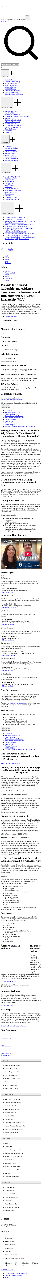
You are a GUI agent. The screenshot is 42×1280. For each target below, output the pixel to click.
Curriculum (8, 410)
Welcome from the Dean (12, 176)
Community (8, 278)
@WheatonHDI (6, 1038)
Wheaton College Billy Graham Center (17, 239)
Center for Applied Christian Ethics (15, 217)
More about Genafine (9, 607)
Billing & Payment (10, 129)
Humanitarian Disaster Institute (14, 223)
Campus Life (9, 146)
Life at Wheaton (6, 1138)
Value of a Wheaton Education (14, 1129)
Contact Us (8, 132)
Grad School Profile (11, 178)
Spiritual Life (9, 1146)
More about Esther (8, 624)
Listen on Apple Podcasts (8, 981)
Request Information (11, 123)
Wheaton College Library (12, 1078)
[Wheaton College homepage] (21, 14)
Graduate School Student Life (14, 1153)
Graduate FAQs (9, 118)
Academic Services (11, 87)
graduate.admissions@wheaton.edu (12, 400)
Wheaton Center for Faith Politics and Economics (20, 237)
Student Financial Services (13, 127)
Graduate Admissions (11, 111)
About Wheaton (6, 172)
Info (2, 21)
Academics (5, 76)
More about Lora (7, 670)
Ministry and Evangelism (12, 1166)
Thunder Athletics (10, 249)
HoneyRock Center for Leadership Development (20, 221)
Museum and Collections (12, 1207)
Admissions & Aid (11, 19)
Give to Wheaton (10, 1241)
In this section (6, 405)
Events (7, 257)
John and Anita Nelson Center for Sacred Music (19, 228)
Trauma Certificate (10, 419)
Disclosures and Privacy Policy (16, 1273)
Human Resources (10, 1245)
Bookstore (8, 263)
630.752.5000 (5, 1231)
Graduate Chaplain (10, 153)
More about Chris (7, 686)
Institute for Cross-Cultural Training (16, 226)
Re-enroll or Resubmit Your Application (17, 116)
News (6, 256)
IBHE (7, 1277)
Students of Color (10, 150)
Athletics (7, 1143)
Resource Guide (10, 155)
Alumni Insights (10, 425)
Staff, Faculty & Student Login (14, 1258)
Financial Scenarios (11, 423)
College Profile (9, 1190)
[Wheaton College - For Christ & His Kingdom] (6, 1055)
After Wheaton (9, 185)
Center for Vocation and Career (14, 1160)
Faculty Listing (9, 1082)
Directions (8, 1251)
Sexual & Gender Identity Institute (15, 232)
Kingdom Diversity (11, 1163)
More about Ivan (7, 592)
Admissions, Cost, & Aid (12, 1099)
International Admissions (12, 115)
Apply (5, 21)
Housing (7, 1173)
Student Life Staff (10, 157)
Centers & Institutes (7, 213)
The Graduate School (11, 1068)
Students (7, 271)
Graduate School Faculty (12, 82)
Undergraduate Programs (12, 90)
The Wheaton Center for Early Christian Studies (19, 233)
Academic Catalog (10, 89)
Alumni (7, 276)
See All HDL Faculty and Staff (10, 763)
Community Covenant (11, 188)
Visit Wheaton (9, 183)
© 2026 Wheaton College (8, 1270)
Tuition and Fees (10, 1119)
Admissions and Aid (7, 1094)
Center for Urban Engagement (14, 219)
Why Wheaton (9, 181)
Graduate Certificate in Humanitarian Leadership (20, 426)
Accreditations (9, 180)
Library (7, 261)
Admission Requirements (12, 122)
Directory (8, 195)
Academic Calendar (11, 83)
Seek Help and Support (12, 1176)
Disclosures (8, 130)
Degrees (3, 19)
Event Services (9, 194)
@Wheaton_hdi (6, 1046)
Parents (7, 275)
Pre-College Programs (11, 1132)
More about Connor (8, 640)
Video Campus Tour (11, 1255)
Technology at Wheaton (12, 199)
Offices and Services (11, 192)
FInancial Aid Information (13, 125)
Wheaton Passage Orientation (14, 1156)
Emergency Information (13, 1275)
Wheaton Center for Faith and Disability (17, 235)
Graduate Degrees (10, 80)
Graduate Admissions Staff (13, 120)
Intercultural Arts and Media (13, 1170)
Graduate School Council (12, 160)
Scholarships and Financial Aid (14, 1122)
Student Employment (11, 159)
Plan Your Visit (9, 113)
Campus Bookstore (11, 197)
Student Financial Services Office (15, 1126)
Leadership (8, 187)
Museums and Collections (13, 190)
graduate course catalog (17, 703)
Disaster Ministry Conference (14, 416)
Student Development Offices (14, 1150)
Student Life (21, 19)
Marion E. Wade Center (12, 230)
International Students (11, 148)
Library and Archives (11, 85)
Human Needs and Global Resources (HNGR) (19, 224)
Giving (7, 259)
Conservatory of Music (12, 92)
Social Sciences (9, 421)
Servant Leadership (11, 151)
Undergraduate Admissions (13, 1102)
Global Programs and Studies (14, 94)
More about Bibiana (8, 655)
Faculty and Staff (10, 273)
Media (7, 280)
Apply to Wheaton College (13, 1109)
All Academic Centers (11, 1088)
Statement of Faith (10, 1194)
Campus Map (9, 1248)
